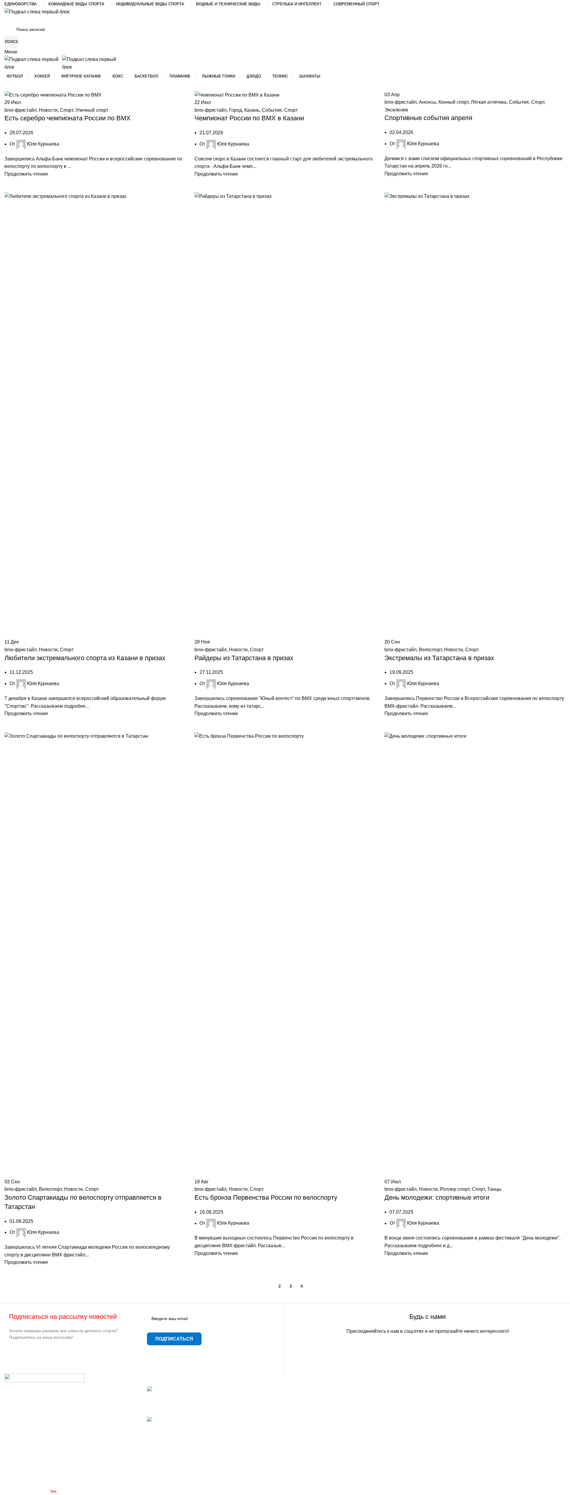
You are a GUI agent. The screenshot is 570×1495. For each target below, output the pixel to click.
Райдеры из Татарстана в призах (243, 658)
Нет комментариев (192, 1408)
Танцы (494, 1189)
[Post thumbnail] (187, 1389)
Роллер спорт (454, 1189)
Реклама (298, 1433)
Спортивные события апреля (428, 118)
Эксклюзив (396, 109)
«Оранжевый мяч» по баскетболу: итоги (191, 1426)
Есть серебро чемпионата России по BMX (67, 118)
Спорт (66, 110)
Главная (298, 1389)
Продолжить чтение (26, 173)
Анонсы (427, 102)
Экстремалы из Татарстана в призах (439, 658)
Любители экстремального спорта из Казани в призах (84, 658)
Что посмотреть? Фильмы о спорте (185, 1396)
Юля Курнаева (43, 143)
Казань (251, 110)
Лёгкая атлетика (488, 102)
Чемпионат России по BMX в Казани (249, 118)
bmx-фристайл (20, 110)
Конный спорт (453, 102)
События (272, 110)
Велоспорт (430, 649)
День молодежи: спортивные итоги (436, 1197)
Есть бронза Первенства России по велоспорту (265, 1197)
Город (235, 110)
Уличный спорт (91, 110)
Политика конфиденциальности (324, 1444)
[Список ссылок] (71, 1424)
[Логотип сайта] (36, 11)
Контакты (299, 1411)
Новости (48, 110)
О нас (295, 1422)
